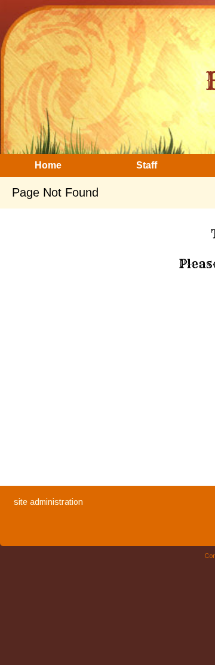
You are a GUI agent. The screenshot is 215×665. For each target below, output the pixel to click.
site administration (48, 502)
